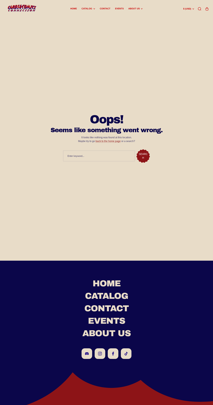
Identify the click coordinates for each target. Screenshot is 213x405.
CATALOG (106, 296)
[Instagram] (100, 353)
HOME (107, 283)
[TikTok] (126, 353)
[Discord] (87, 353)
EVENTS (106, 321)
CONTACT (106, 308)
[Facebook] (113, 353)
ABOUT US (106, 333)
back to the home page (108, 141)
